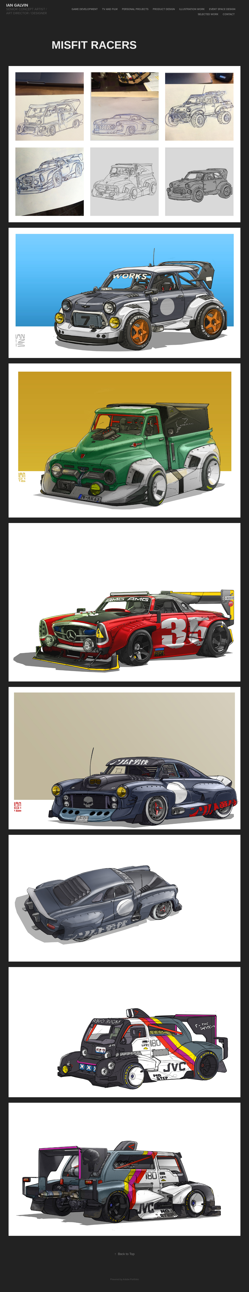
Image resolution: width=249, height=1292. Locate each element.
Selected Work (208, 14)
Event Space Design (222, 9)
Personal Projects (135, 9)
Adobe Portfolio (131, 1279)
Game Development (85, 9)
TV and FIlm (110, 9)
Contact (229, 14)
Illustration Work (192, 9)
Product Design (164, 9)
